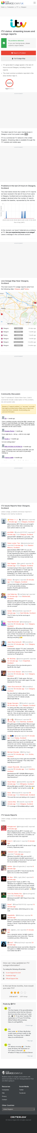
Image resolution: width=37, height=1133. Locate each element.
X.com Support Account (13, 973)
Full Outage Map (19, 58)
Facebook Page (11, 975)
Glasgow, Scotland (28, 522)
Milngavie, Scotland (26, 784)
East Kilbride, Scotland (27, 613)
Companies (10, 7)
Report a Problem (19, 53)
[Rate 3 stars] (18, 992)
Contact (4, 1099)
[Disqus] (18, 437)
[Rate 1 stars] (12, 992)
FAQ (3, 1093)
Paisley (26, 289)
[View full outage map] (18, 308)
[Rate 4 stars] (22, 992)
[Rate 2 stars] (15, 992)
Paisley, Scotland (20, 738)
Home (3, 7)
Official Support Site (12, 978)
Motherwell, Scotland (27, 795)
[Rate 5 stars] (25, 992)
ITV (17, 7)
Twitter (21, 1090)
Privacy (4, 1096)
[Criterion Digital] (18, 1117)
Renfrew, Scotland (26, 722)
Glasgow (17, 289)
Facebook (22, 1093)
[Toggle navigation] (34, 2)
